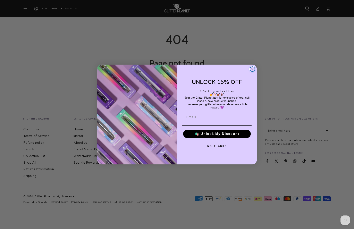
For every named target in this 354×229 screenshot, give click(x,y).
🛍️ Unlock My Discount (217, 134)
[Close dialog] (252, 69)
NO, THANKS (217, 146)
